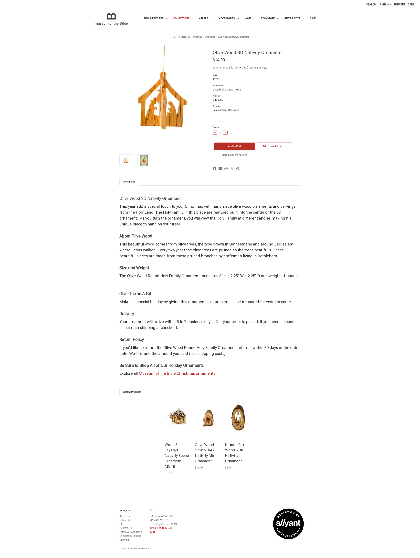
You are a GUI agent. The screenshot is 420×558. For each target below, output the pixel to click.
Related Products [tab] (132, 392)
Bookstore (268, 18)
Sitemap (124, 539)
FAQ (121, 524)
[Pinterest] (238, 168)
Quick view (177, 413)
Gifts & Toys (292, 18)
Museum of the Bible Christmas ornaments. (177, 373)
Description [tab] (129, 181)
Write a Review (258, 67)
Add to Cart (177, 420)
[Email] (220, 168)
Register (399, 4)
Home (248, 18)
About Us (124, 516)
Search (371, 4)
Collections (181, 18)
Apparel (204, 18)
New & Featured (154, 18)
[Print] (226, 168)
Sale (313, 18)
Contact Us (125, 528)
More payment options (234, 154)
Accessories (227, 18)
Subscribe (125, 520)
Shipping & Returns (130, 535)
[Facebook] (214, 168)
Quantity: (217, 127)
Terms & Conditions (130, 532)
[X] (232, 168)
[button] (411, 4)
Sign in (384, 4)
